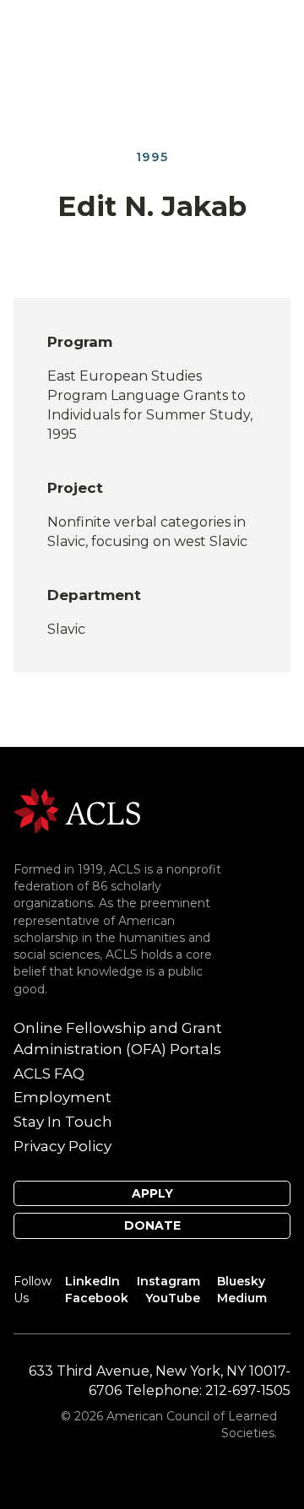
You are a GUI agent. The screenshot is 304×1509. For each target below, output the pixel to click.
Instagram (168, 1281)
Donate (152, 1225)
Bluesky (241, 1281)
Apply (152, 1193)
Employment (62, 1097)
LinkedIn (92, 1281)
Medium (242, 1298)
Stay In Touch (63, 1121)
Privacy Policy (62, 1146)
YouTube (172, 1298)
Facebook (96, 1298)
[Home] (77, 810)
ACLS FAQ (49, 1073)
